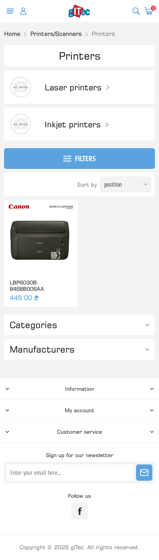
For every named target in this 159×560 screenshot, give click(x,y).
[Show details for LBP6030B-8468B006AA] (41, 237)
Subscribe (144, 472)
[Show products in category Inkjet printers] (20, 124)
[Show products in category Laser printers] (20, 87)
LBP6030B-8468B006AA (27, 285)
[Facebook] (79, 511)
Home (12, 33)
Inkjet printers (73, 124)
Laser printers (73, 87)
